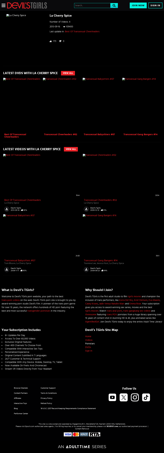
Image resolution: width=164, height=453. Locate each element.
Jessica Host (102, 263)
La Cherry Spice (11, 203)
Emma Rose (135, 303)
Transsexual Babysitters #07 (99, 134)
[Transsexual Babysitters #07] (102, 105)
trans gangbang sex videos (137, 311)
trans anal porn (114, 311)
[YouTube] (112, 397)
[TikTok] (146, 397)
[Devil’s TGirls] (27, 5)
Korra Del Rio (126, 300)
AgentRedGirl (92, 322)
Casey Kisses (91, 303)
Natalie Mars (117, 303)
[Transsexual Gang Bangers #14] (141, 105)
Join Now (138, 5)
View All (68, 73)
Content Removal (82, 429)
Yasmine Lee (90, 263)
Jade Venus (105, 303)
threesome (90, 314)
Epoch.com (29, 426)
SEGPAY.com (112, 426)
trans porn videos (11, 300)
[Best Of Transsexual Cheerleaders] (22, 105)
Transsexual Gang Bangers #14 (140, 134)
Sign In (155, 5)
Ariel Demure (141, 300)
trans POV (112, 314)
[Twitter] (124, 397)
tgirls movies (134, 296)
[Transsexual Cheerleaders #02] (62, 105)
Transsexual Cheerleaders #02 (60, 134)
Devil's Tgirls (16, 208)
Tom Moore (9, 263)
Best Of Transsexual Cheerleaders (82, 31)
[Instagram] (135, 397)
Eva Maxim (154, 300)
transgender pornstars (38, 311)
